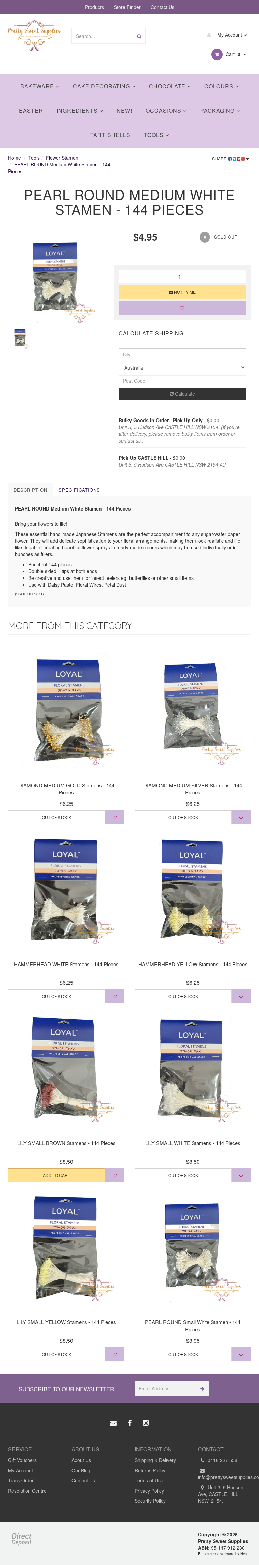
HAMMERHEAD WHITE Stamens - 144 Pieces (66, 964)
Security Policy (150, 1500)
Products (94, 7)
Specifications (79, 489)
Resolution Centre (27, 1490)
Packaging (218, 110)
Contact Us (162, 7)
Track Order (21, 1480)
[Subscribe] (201, 1388)
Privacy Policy (149, 1490)
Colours (219, 86)
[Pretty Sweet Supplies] (34, 34)
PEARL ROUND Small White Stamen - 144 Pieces (192, 1325)
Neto (244, 1553)
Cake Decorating (102, 86)
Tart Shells (110, 135)
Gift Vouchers (22, 1460)
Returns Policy (150, 1470)
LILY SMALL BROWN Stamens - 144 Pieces (66, 1143)
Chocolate (168, 86)
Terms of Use (149, 1480)
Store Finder (127, 7)
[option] (56, 278)
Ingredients (78, 110)
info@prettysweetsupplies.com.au (224, 1477)
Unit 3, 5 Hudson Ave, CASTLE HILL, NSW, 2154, (220, 1494)
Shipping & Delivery (155, 1460)
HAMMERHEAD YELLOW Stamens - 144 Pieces (193, 964)
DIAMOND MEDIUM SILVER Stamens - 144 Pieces (192, 788)
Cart (232, 54)
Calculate (184, 393)
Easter (31, 110)
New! (124, 110)
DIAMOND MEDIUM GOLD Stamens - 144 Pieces (66, 788)
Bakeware (38, 86)
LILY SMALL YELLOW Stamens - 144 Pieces (66, 1321)
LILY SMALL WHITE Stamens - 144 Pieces (192, 1143)
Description (30, 489)
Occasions (164, 110)
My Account (229, 34)
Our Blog (80, 1470)
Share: (220, 158)
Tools (154, 135)
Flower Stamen (62, 157)
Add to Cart (56, 1175)
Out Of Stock (56, 817)
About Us (81, 1460)
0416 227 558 (221, 1460)
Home (14, 157)
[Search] (139, 35)
